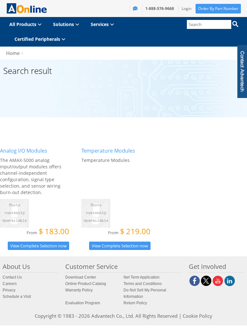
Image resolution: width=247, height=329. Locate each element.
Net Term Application (142, 277)
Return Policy (135, 303)
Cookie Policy (197, 316)
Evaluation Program (82, 303)
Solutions (64, 24)
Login (186, 8)
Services (100, 24)
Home (13, 53)
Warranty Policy (79, 290)
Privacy (9, 290)
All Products (23, 24)
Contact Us (12, 277)
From (48, 232)
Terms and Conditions (143, 283)
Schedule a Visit (17, 296)
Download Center (80, 277)
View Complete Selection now (38, 246)
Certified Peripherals (37, 39)
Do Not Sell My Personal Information (145, 293)
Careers (10, 283)
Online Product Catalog (85, 283)
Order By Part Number (218, 8)
